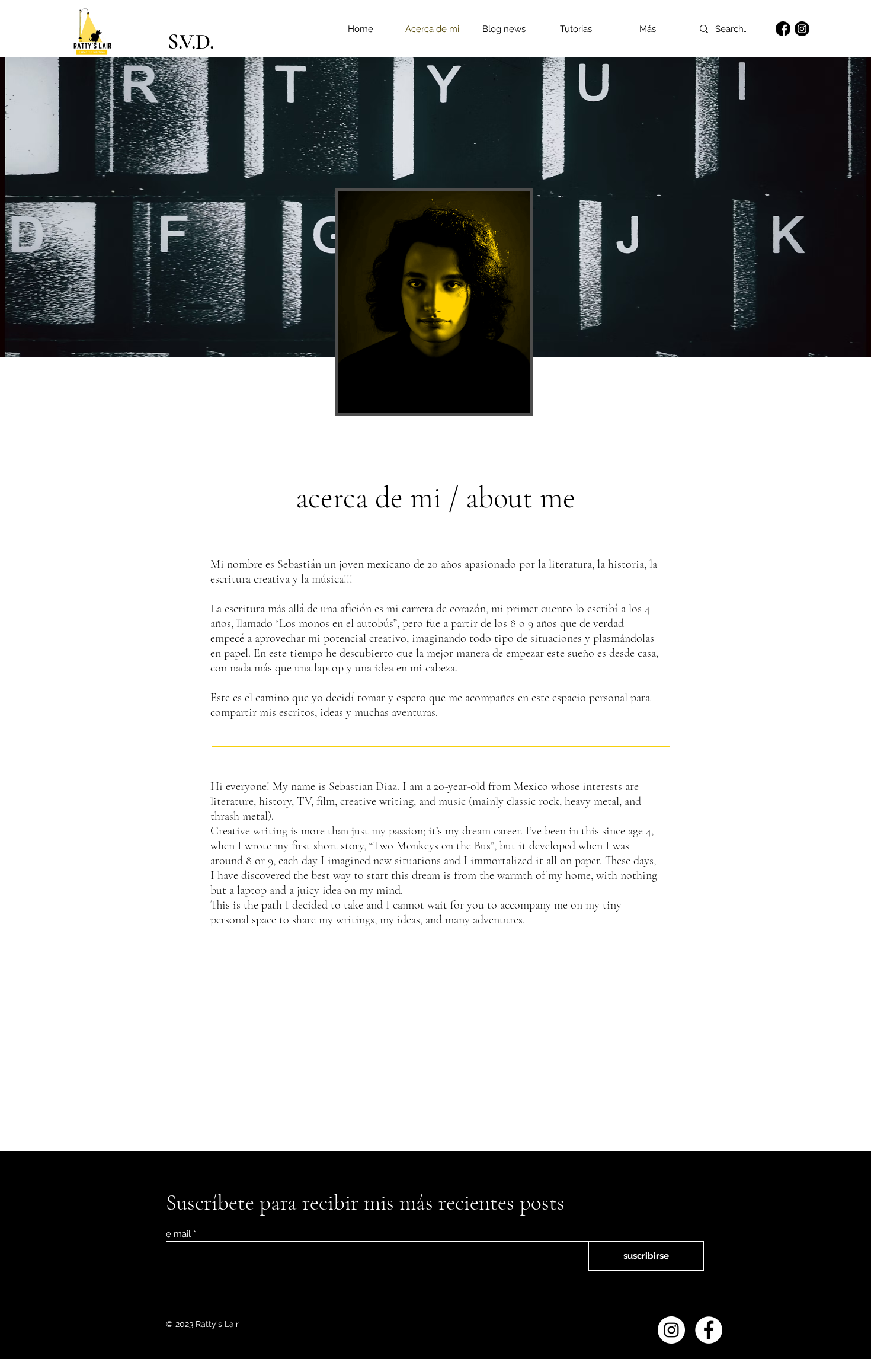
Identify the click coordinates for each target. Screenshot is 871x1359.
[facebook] (783, 28)
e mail (178, 1234)
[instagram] (802, 28)
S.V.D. (191, 42)
